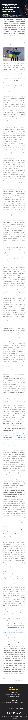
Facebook (6, 439)
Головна (4, 14)
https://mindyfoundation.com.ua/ (12, 435)
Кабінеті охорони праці (17, 632)
